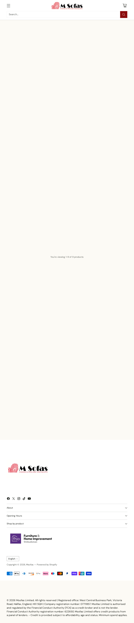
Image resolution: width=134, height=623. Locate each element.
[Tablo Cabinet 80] (67, 227)
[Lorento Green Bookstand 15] (67, 141)
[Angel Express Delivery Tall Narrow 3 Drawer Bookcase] (26, 182)
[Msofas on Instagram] (19, 499)
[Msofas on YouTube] (29, 499)
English (11, 558)
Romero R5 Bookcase (108, 158)
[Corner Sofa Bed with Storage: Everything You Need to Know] (87, 403)
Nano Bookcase (108, 199)
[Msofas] (67, 5)
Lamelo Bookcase (26, 158)
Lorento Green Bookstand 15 (67, 158)
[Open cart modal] (124, 5)
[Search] (123, 14)
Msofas (30, 564)
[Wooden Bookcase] (107, 227)
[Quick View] (41, 132)
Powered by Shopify (47, 564)
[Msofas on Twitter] (14, 499)
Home (10, 30)
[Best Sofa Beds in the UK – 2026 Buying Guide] (32, 403)
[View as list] (101, 118)
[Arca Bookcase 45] (67, 182)
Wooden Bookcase (108, 243)
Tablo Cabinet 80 (67, 243)
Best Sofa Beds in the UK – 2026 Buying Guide (28, 427)
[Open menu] (8, 5)
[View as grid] (95, 118)
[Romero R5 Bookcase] (107, 141)
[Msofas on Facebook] (8, 499)
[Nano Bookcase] (107, 182)
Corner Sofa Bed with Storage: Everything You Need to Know (81, 427)
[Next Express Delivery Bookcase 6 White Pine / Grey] (26, 227)
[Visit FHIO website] (31, 538)
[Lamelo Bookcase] (26, 141)
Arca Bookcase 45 (67, 199)
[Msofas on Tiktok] (24, 499)
